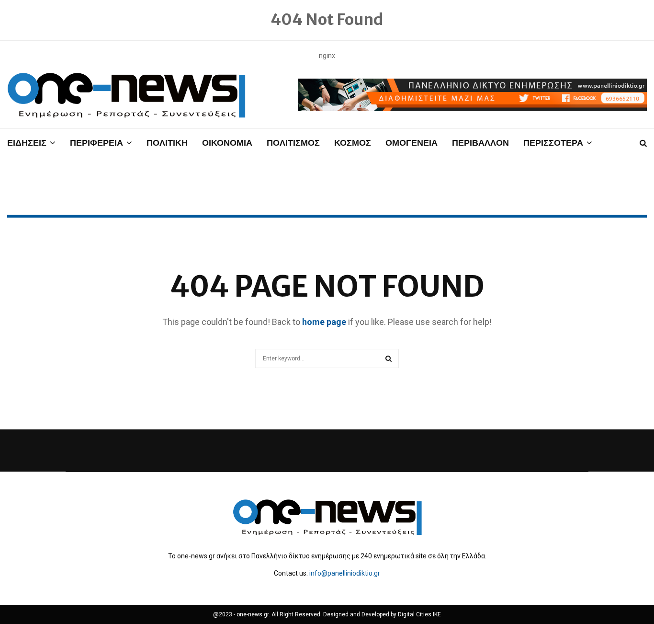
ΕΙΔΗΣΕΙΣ (26, 142)
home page (324, 322)
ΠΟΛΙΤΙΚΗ (167, 142)
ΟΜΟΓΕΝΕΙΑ (411, 142)
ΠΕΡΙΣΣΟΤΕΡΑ (553, 142)
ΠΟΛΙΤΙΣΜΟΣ (293, 142)
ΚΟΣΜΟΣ (352, 142)
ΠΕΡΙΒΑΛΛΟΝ (480, 142)
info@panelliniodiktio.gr (344, 573)
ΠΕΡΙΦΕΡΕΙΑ (96, 142)
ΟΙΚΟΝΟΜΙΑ (227, 142)
